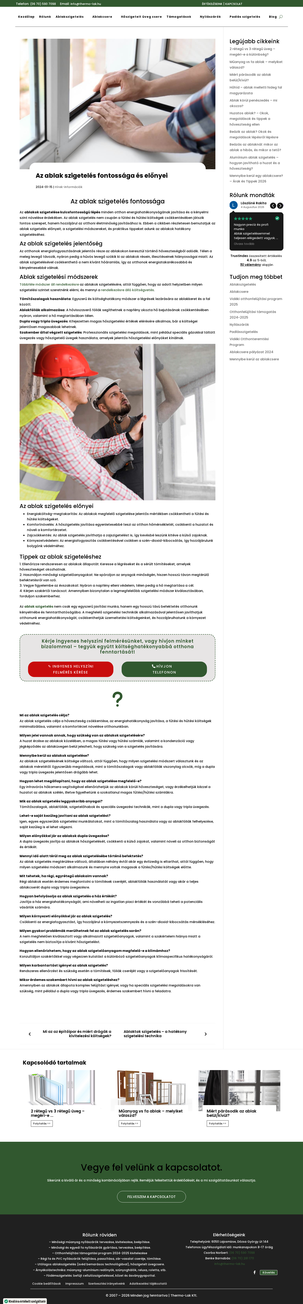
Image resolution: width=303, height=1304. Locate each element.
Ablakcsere (102, 17)
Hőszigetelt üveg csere (141, 17)
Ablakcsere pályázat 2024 (251, 352)
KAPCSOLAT (233, 4)
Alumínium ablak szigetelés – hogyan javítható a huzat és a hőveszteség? (255, 163)
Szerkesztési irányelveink (106, 1284)
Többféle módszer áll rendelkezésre (49, 284)
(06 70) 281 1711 (242, 1258)
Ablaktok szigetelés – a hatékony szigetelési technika (155, 1034)
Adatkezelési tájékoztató (148, 1284)
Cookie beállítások (46, 1284)
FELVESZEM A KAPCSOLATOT (151, 1196)
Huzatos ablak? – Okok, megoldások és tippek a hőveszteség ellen (250, 119)
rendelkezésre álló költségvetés (127, 290)
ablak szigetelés (38, 606)
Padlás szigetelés (245, 17)
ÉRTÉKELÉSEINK (212, 4)
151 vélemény (250, 265)
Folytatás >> (41, 1123)
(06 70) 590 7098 (43, 4)
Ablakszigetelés (70, 17)
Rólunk (45, 17)
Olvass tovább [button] (244, 244)
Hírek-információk (68, 187)
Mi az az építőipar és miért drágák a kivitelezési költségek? (77, 1034)
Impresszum (74, 1284)
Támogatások (179, 17)
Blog (273, 17)
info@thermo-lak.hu (229, 1264)
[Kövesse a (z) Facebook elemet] (254, 1272)
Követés (269, 1272)
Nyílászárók (210, 17)
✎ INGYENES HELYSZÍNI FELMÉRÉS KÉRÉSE (71, 669)
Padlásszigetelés (244, 331)
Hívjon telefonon (164, 669)
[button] (280, 206)
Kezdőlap (26, 17)
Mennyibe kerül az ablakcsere (254, 359)
